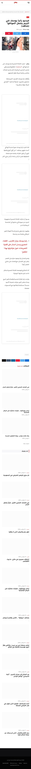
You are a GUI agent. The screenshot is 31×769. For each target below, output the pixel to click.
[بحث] (2, 2)
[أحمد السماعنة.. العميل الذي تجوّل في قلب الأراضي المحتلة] (15, 691)
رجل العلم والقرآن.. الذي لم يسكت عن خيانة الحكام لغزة (17, 734)
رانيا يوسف (26, 354)
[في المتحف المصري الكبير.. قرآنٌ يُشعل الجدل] (15, 377)
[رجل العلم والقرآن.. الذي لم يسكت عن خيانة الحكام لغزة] (15, 720)
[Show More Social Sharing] (3, 33)
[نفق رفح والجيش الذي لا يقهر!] (15, 519)
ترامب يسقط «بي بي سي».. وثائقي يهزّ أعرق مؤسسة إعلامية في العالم (16, 646)
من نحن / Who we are (13, 763)
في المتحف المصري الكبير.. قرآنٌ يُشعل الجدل (16, 387)
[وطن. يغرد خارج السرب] (15, 2)
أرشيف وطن (21, 11)
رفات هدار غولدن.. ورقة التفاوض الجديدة (17, 436)
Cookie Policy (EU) (5, 763)
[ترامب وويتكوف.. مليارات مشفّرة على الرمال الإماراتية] (15, 401)
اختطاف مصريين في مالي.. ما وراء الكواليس (18, 560)
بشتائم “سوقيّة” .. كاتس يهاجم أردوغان (16, 618)
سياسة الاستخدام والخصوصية (14, 765)
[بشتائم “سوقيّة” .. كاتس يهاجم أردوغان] (15, 605)
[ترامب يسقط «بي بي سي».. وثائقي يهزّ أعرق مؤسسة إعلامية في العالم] (15, 632)
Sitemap (20, 763)
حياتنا (18, 11)
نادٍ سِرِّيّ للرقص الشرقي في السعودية (16, 475)
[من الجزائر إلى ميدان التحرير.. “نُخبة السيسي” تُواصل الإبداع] (15, 662)
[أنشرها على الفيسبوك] (25, 33)
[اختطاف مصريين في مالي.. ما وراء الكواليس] (15, 546)
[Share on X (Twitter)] (17, 33)
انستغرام (19, 67)
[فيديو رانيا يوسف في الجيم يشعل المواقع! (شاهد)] (15, 43)
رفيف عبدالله (26, 29)
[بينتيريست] (9, 33)
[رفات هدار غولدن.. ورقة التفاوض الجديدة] (15, 426)
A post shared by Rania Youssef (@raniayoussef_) (15, 143)
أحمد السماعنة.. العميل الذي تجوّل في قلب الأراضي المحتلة (16, 704)
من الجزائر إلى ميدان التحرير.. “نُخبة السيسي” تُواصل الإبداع (17, 675)
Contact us (25, 763)
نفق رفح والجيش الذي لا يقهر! (19, 532)
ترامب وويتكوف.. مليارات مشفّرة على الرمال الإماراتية (16, 411)
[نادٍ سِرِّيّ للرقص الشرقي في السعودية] (15, 462)
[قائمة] (28, 2)
